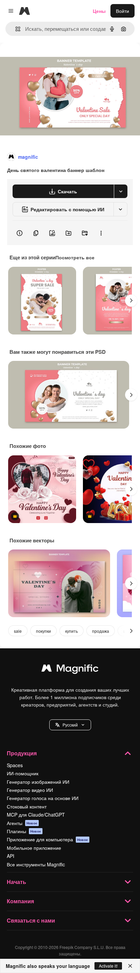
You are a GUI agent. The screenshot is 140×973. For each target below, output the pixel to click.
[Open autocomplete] (15, 28)
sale (18, 631)
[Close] (130, 966)
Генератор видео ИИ (30, 789)
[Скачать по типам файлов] (120, 191)
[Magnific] (70, 670)
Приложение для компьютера (47, 839)
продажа (100, 631)
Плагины (24, 831)
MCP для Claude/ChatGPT (36, 814)
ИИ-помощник (22, 773)
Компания (20, 901)
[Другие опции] (101, 233)
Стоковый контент (27, 806)
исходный (45, 58)
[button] (70, 724)
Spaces (15, 765)
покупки (43, 631)
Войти (122, 10)
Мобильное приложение (34, 847)
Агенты (22, 823)
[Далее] (131, 300)
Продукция (22, 753)
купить (71, 631)
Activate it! (108, 966)
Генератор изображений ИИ (38, 781)
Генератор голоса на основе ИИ (42, 798)
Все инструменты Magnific (36, 864)
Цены (99, 10)
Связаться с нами (31, 920)
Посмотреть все (74, 257)
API (10, 855)
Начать (16, 882)
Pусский (70, 725)
